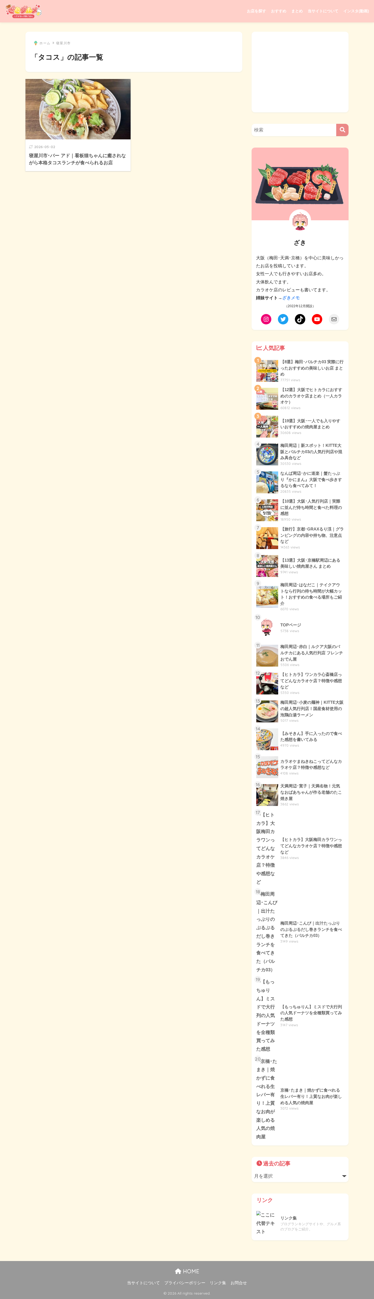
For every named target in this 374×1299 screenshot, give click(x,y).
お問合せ (239, 1283)
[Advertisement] (300, 72)
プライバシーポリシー (184, 1283)
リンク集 (218, 1283)
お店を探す (256, 11)
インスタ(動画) (356, 11)
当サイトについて (323, 11)
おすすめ (278, 11)
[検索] (342, 130)
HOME (190, 1271)
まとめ (297, 11)
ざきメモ (291, 297)
